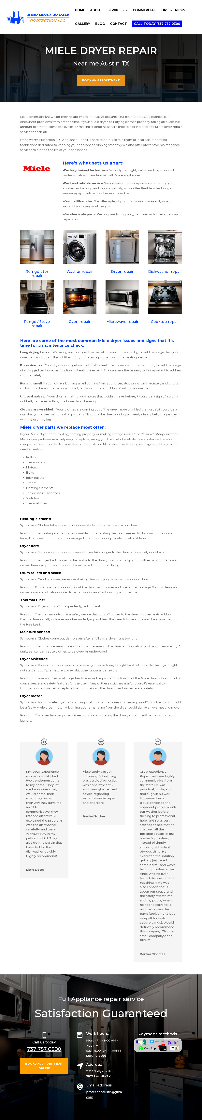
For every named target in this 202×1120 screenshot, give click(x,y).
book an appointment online (44, 1066)
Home (80, 10)
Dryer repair (122, 271)
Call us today (44, 1042)
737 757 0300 (44, 1049)
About (96, 10)
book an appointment (101, 80)
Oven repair (80, 322)
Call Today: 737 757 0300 (157, 24)
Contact (118, 24)
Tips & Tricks (173, 10)
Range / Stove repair (37, 324)
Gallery (82, 24)
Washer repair (79, 271)
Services (116, 10)
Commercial (144, 10)
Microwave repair (122, 322)
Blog (100, 24)
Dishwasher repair (165, 271)
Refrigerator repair (37, 273)
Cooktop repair (165, 322)
